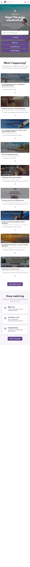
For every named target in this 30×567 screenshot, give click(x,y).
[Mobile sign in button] (25, 2)
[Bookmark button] (15, 92)
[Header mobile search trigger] (28, 2)
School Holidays (15, 50)
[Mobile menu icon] (2, 2)
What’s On (15, 42)
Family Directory (15, 46)
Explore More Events (15, 284)
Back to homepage (15, 338)
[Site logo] (8, 2)
